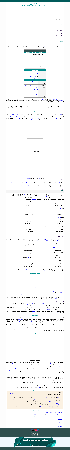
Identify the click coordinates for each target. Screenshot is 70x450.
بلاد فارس (54, 303)
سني (35, 78)
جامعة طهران (36, 414)
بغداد (51, 116)
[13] (18, 196)
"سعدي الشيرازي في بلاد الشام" (43, 397)
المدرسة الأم (43, 87)
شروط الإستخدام (36, 435)
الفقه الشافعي (40, 116)
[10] (45, 186)
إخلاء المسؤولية (33, 435)
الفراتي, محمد (59, 397)
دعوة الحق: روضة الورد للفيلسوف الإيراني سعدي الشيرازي (52, 412)
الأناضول (43, 99)
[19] (54, 247)
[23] (21, 294)
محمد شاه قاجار (31, 346)
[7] (63, 121)
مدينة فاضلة (39, 182)
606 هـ (13, 114)
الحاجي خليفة (28, 185)
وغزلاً (46, 239)
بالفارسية (52, 47)
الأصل (31, 395)
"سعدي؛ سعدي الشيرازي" (50, 401)
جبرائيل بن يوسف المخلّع (57, 291)
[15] (57, 216)
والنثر (24, 194)
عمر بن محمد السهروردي (13, 116)
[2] (60, 108)
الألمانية (53, 309)
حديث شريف (34, 199)
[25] (27, 304)
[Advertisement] (35, 12)
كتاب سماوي (20, 319)
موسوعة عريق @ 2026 (35, 448)
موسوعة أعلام (60, 424)
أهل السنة (8, 371)
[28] (14, 308)
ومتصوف (45, 46)
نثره (36, 114)
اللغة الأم (43, 91)
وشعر (32, 94)
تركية (29, 305)
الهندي (45, 303)
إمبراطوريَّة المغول (33, 76)
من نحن (34, 432)
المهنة (44, 89)
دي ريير (33, 307)
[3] (25, 114)
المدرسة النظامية (35, 87)
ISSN (40, 400)
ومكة (35, 118)
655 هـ (26, 182)
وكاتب (35, 89)
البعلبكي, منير (59, 401)
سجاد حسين (24, 295)
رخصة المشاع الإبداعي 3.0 (32, 434)
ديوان (60, 182)
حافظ (49, 371)
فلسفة (35, 85)
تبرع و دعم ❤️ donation (35, 433)
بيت (51, 185)
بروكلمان (31, 195)
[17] (57, 240)
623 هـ (46, 116)
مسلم (37, 78)
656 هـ (7, 194)
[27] (42, 308)
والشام (41, 99)
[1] (33, 88)
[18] (27, 240)
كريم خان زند (53, 377)
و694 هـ (7, 120)
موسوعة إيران (60, 426)
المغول (57, 118)
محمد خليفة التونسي (57, 298)
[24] (10, 297)
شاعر (48, 46)
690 (9, 120)
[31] (12, 363)
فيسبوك (32, 429)
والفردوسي (26, 269)
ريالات (44, 387)
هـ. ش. (39, 387)
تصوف (32, 85)
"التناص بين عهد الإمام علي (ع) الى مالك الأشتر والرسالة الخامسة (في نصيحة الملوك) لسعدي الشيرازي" (27, 399)
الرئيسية (68, 0)
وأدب (34, 94)
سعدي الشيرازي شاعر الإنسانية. (57, 414)
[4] (8, 115)
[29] (10, 318)
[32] (15, 368)
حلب (35, 120)
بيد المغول (37, 240)
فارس (37, 83)
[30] (50, 363)
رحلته (52, 366)
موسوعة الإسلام (59, 419)
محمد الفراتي (53, 295)
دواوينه (43, 114)
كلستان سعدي (35, 96)
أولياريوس (48, 309)
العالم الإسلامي (39, 47)
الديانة (44, 78)
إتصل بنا (32, 432)
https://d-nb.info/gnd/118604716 (11, 393)
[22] (54, 292)
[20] (58, 260)
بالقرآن (40, 317)
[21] (44, 270)
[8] (11, 182)
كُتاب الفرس (14, 46)
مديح (51, 226)
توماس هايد (34, 311)
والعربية (33, 93)
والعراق (36, 99)
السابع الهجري (53, 46)
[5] (28, 118)
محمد (47, 226)
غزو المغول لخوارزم (56, 99)
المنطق (29, 85)
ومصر (39, 99)
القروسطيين (17, 47)
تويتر (38, 429)
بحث (1, 0)
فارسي (43, 46)
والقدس (38, 118)
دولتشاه (46, 364)
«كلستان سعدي (61, 100)
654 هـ (18, 120)
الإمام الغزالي (17, 321)
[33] (58, 372)
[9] (34, 184)
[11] (42, 195)
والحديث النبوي (36, 317)
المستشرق (42, 371)
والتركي (43, 303)
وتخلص (62, 107)
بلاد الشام (19, 118)
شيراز (37, 73)
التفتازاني (62, 305)
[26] (25, 307)
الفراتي (61, 114)
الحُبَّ (28, 257)
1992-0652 (42, 400)
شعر (37, 85)
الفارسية (36, 91)
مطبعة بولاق (61, 292)
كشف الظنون (38, 197)
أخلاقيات (26, 85)
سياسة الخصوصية (37, 432)
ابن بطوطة (58, 366)
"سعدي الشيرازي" (55, 395)
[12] (46, 196)
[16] (17, 238)
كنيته (15, 107)
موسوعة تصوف (59, 421)
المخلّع (59, 217)
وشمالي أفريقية (31, 118)
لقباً (8, 106)
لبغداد (47, 240)
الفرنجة (62, 120)
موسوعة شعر (60, 422)
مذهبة (39, 178)
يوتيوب (35, 429)
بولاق (34, 287)
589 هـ (61, 116)
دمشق (41, 118)
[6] (31, 119)
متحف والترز (28, 178)
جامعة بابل (52, 400)
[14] (58, 207)
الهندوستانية (31, 303)
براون (40, 371)
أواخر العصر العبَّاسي (34, 81)
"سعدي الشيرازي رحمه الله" (57, 403)
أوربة (54, 311)
